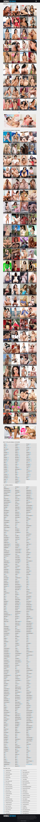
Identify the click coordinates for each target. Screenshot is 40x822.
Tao (27, 663)
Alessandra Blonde (7, 502)
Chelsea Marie (7, 666)
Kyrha (16, 638)
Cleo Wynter (6, 683)
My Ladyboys (25, 775)
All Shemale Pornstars (9, 800)
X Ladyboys (24, 806)
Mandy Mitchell (18, 692)
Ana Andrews (6, 537)
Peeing (17, 482)
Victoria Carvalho (29, 710)
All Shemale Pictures (9, 788)
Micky (16, 729)
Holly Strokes (17, 517)
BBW (5, 455)
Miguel (16, 730)
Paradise (28, 554)
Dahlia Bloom (6, 690)
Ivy (16, 534)
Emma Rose (6, 732)
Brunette (6, 469)
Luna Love (17, 683)
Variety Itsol (28, 705)
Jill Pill (16, 574)
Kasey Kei (17, 594)
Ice (16, 525)
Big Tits (6, 460)
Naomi (16, 764)
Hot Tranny (7, 811)
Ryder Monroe (29, 606)
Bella (5, 599)
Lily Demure (17, 670)
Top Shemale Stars (9, 793)
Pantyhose (17, 481)
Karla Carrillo (18, 589)
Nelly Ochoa (29, 502)
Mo (16, 742)
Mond (16, 744)
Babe (5, 450)
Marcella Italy (18, 695)
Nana (16, 759)
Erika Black (6, 737)
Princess (28, 589)
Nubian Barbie (29, 525)
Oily (27, 537)
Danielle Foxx (7, 698)
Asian (6, 445)
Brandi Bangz (6, 626)
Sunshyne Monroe (29, 651)
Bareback (6, 452)
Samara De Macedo (30, 609)
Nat (27, 488)
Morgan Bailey (18, 747)
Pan (27, 547)
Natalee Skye (29, 490)
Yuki (27, 752)
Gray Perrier (17, 500)
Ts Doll (28, 685)
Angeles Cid (6, 542)
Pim (27, 576)
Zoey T (28, 762)
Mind (16, 735)
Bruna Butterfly (7, 633)
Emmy (5, 734)
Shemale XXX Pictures (26, 788)
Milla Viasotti (17, 732)
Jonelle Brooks (18, 577)
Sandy (27, 614)
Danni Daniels (6, 700)
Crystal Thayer (7, 688)
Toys (28, 472)
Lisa (16, 673)
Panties (17, 479)
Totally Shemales (8, 770)
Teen (27, 469)
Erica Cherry (6, 735)
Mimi (16, 734)
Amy (5, 534)
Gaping (17, 450)
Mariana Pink (17, 705)
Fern (5, 757)
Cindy (5, 678)
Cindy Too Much (7, 680)
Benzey (6, 611)
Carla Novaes (6, 650)
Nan (16, 757)
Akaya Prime (6, 498)
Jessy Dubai (17, 572)
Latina (17, 464)
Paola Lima (28, 552)
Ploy (27, 579)
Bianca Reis (6, 613)
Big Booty (6, 457)
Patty (27, 562)
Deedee (6, 707)
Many (16, 693)
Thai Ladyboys (25, 791)
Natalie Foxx (28, 495)
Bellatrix (6, 604)
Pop (27, 586)
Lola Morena (17, 678)
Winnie (28, 734)
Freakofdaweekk (7, 762)
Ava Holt (6, 576)
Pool (27, 445)
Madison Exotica (18, 687)
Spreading (28, 464)
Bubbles (6, 638)
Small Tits (29, 460)
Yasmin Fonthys (29, 740)
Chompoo (6, 673)
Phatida (28, 572)
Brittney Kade (6, 628)
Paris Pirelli (28, 557)
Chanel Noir (6, 663)
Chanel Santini (7, 665)
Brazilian (6, 467)
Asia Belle (6, 564)
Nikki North (28, 510)
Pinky (27, 577)
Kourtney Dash (18, 631)
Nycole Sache (29, 534)
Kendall (17, 609)
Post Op (28, 449)
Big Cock (6, 459)
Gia (5, 766)
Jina (16, 576)
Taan (27, 656)
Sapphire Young (29, 618)
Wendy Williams (29, 727)
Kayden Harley (18, 599)
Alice (5, 508)
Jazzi (16, 554)
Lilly (16, 666)
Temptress (28, 668)
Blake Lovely (6, 621)
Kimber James (18, 621)
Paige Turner (29, 544)
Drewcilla (6, 720)
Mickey (16, 727)
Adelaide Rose (7, 488)
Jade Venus (17, 539)
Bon (5, 624)
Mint (16, 737)
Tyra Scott (28, 687)
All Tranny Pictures (26, 802)
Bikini (5, 462)
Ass (5, 447)
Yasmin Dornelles (29, 739)
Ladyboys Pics (25, 790)
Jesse (17, 567)
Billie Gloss (6, 616)
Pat (27, 559)
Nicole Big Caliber (29, 505)
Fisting (16, 445)
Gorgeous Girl (18, 495)
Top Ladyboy (25, 779)
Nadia (16, 752)
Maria (16, 700)
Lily (16, 668)
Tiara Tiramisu (29, 673)
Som (27, 641)
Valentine (28, 693)
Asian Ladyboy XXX (9, 781)
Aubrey (5, 567)
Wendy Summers (29, 725)
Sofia (27, 638)
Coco (5, 687)
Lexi (16, 656)
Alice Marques (7, 510)
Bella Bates (6, 601)
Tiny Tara (28, 680)
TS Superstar (8, 795)
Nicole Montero (29, 507)
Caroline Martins (7, 656)
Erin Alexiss (6, 739)
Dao (5, 703)
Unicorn (28, 690)
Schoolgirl (28, 454)
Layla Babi (17, 643)
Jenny (16, 564)
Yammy (28, 735)
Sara (27, 619)
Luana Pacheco (18, 680)
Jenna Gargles (18, 559)
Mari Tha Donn (18, 698)
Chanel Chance (7, 661)
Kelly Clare (17, 606)
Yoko (27, 747)
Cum (5, 472)
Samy (27, 613)
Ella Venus (6, 725)
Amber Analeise (7, 527)
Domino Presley (7, 715)
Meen (16, 712)
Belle (5, 606)
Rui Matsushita (29, 604)
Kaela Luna (17, 581)
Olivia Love (28, 539)
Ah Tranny (7, 779)
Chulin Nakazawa (7, 675)
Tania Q (28, 661)
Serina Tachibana (29, 628)
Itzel (16, 527)
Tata (27, 665)
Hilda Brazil (17, 512)
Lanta (16, 641)
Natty (28, 500)
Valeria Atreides (29, 695)
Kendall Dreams (18, 611)
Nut (27, 530)
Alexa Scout (6, 503)
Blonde (6, 464)
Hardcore (17, 455)
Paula (27, 564)
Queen (28, 591)
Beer (5, 596)
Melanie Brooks (18, 717)
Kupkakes (17, 633)
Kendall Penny (18, 613)
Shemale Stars (8, 777)
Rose (27, 599)
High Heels (17, 457)
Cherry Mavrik (7, 670)
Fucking (17, 447)
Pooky (27, 584)
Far (5, 754)
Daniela (5, 697)
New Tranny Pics (8, 806)
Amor (5, 532)
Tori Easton (28, 683)
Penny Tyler (28, 571)
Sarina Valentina (29, 623)
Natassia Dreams (29, 498)
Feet (5, 482)
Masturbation (18, 469)
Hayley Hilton (17, 507)
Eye (5, 752)
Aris (5, 559)
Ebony (6, 479)
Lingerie (17, 467)
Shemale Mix (8, 775)
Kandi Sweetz (18, 584)
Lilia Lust (17, 663)
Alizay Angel (6, 515)
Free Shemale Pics (26, 793)
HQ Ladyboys (25, 784)
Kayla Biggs (17, 601)
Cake (5, 643)
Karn (16, 591)
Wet (27, 477)
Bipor (5, 618)
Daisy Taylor (6, 695)
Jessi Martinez (18, 569)
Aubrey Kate (6, 569)
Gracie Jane (17, 498)
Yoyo (27, 749)
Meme (16, 720)
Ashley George (7, 562)
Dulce (5, 722)
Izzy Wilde (17, 535)
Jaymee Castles (18, 552)
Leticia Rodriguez (18, 653)
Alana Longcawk (7, 500)
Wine (27, 732)
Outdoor (17, 477)
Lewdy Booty (17, 655)
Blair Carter (6, 619)
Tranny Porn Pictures (26, 797)
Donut (5, 717)
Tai (27, 658)
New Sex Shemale (26, 781)
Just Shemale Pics (9, 804)
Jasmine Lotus (18, 550)
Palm (27, 545)
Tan (27, 660)
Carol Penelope (7, 655)
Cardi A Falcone (7, 648)
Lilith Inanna (17, 665)
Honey (16, 520)
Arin (5, 557)
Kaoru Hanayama (18, 586)
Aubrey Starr (6, 571)
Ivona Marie (17, 530)
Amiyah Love (6, 530)
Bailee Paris (6, 584)
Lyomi (16, 685)
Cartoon (6, 658)
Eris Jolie (6, 740)
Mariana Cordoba (18, 703)
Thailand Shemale (9, 802)
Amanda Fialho (7, 520)
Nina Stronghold (29, 515)
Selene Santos (29, 626)
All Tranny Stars (25, 777)
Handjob (17, 454)
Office (16, 474)
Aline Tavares (6, 512)
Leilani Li (17, 650)
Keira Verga (17, 604)
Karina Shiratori (18, 587)
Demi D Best (6, 710)
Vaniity (28, 700)
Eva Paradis (6, 749)
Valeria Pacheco (29, 697)
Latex (16, 462)
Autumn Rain (6, 572)
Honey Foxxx (17, 522)
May (16, 710)
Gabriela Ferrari (7, 764)
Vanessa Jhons (29, 698)
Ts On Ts (28, 474)
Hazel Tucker (17, 508)
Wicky (27, 730)
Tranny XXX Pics (8, 809)
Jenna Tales (17, 562)
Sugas (27, 648)
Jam (16, 540)
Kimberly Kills (17, 624)
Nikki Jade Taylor (29, 508)
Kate (16, 596)
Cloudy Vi (6, 685)
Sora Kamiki (28, 643)
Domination (6, 477)
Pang (27, 550)
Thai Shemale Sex (26, 804)
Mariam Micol (18, 702)
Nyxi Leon (28, 535)
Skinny (28, 457)
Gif (16, 488)
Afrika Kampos (7, 495)
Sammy (28, 611)
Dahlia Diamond (7, 693)
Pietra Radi (28, 574)
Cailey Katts (6, 641)
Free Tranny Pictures (9, 786)
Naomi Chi (17, 766)
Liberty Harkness (18, 661)
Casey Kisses (6, 660)
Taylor (27, 666)
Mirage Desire (18, 739)
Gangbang (17, 449)
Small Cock (28, 459)
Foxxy (5, 759)
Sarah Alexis (29, 621)
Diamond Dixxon (7, 712)
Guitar (16, 502)
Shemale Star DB (8, 791)
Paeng (28, 542)
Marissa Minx (18, 707)
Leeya (16, 648)
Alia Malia (6, 507)
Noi (27, 522)
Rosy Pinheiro (29, 601)
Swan (27, 653)
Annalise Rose (7, 552)
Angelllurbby (6, 547)
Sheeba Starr (29, 631)
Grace (16, 497)
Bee (5, 594)
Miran (16, 740)
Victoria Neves (29, 715)
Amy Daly (6, 535)
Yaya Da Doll (28, 744)
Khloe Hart (17, 616)
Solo (28, 462)
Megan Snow (18, 715)
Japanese (17, 460)
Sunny (27, 650)
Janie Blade (17, 545)
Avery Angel (6, 577)
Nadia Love (17, 754)
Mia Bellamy (17, 722)
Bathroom (6, 454)
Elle (5, 727)
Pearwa (28, 569)
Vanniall (28, 703)
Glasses (17, 452)
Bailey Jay (6, 586)
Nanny (16, 762)
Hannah (17, 505)
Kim (16, 619)
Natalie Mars (29, 497)
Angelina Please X (7, 544)
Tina (27, 678)
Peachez (28, 567)
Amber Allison (7, 525)
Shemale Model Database (27, 786)
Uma (27, 688)
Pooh (27, 582)
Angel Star (6, 540)
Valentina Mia (29, 692)
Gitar (16, 493)
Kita (16, 626)
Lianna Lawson (18, 660)
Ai (5, 497)
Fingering (17, 444)
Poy (27, 587)
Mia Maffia (17, 725)
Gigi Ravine (17, 490)
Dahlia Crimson (7, 692)
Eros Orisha (6, 742)
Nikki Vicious (28, 512)
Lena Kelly (17, 651)
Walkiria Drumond (29, 722)
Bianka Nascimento (8, 614)
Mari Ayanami (18, 697)
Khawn (16, 614)
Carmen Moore (7, 653)
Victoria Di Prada (29, 712)
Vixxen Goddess (29, 720)
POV (27, 450)
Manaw (17, 690)
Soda (27, 636)
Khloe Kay (17, 618)
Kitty (16, 628)
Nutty (27, 532)
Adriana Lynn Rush (7, 490)
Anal (5, 444)
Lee (16, 646)
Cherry (5, 668)
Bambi (5, 591)
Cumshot (6, 474)
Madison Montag (18, 688)
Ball (5, 587)
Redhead (28, 452)
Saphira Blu (28, 616)
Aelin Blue (6, 493)
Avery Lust (6, 579)
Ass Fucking (6, 449)
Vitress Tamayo (29, 717)
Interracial (17, 459)
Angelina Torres (7, 545)
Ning (27, 517)
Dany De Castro (7, 702)
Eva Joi (5, 744)
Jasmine (17, 547)
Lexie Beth (17, 658)
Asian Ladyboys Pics (26, 772)
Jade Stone (17, 537)
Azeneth (6, 581)
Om (27, 540)
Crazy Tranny (8, 790)
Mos (16, 749)
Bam (5, 589)
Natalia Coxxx (29, 493)
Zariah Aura (28, 757)
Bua (5, 636)
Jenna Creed (17, 557)
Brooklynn (6, 631)
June (16, 579)
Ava (5, 574)
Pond (27, 581)
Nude (16, 472)
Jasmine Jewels (18, 549)
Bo (5, 623)
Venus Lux (28, 707)
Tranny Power (8, 772)
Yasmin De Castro (29, 737)
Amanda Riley (7, 522)
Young (28, 479)
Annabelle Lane (7, 550)
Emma (5, 730)
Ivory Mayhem (18, 532)
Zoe (27, 759)
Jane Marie (17, 544)
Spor (27, 646)
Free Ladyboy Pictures (26, 809)
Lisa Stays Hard (18, 675)
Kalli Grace (17, 582)
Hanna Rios (17, 503)
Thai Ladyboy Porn (26, 813)
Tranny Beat (8, 797)
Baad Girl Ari (6, 582)
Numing (28, 527)
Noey (27, 520)
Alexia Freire (6, 505)
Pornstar (28, 447)
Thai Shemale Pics (26, 811)
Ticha (27, 675)
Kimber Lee (17, 623)
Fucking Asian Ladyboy (26, 800)
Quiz (27, 594)
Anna (5, 549)
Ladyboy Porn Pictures (26, 795)
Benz (5, 609)
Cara (5, 646)
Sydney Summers (29, 655)
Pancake (28, 549)
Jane (16, 542)
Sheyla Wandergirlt (30, 633)
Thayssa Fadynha (29, 670)
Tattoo (28, 467)
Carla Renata (6, 651)
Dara (5, 705)
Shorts (28, 455)
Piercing (28, 444)
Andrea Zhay (6, 539)
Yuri (27, 754)
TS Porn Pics (25, 770)
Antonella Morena (7, 554)
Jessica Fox (17, 571)
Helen (16, 510)
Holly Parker (17, 515)
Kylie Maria (17, 636)
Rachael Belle (29, 596)
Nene (27, 503)
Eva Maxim (6, 747)
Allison (5, 517)
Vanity (27, 702)
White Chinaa (29, 729)
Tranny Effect (8, 813)
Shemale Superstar (9, 784)
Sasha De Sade (29, 624)
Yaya (27, 742)
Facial (5, 481)
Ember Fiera (6, 729)
